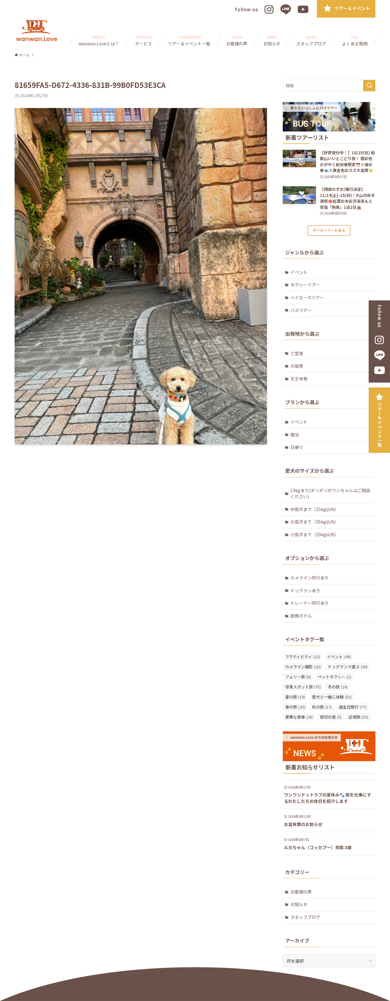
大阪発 (296, 366)
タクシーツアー (305, 285)
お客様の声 (301, 892)
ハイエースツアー (307, 297)
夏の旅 (295, 697)
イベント (298, 272)
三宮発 (296, 353)
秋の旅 (322, 707)
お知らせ (298, 904)
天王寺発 (298, 379)
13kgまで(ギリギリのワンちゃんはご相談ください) (330, 493)
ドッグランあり (305, 590)
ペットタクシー (334, 677)
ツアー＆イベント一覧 (380, 424)
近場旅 (358, 717)
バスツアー (300, 310)
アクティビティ (302, 657)
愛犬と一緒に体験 (332, 697)
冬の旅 (338, 687)
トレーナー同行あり (309, 603)
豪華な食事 (299, 717)
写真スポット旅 (303, 687)
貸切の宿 (331, 717)
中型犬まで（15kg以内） (314, 509)
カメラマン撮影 (303, 667)
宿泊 (294, 435)
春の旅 (295, 707)
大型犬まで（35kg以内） (314, 522)
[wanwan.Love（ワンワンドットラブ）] (36, 30)
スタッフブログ (305, 917)
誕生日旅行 (353, 707)
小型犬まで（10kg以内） (314, 534)
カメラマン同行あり (309, 578)
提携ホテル (301, 616)
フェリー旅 (298, 677)
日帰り (296, 447)
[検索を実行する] (369, 85)
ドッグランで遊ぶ (347, 667)
